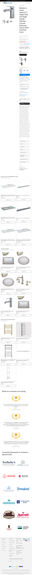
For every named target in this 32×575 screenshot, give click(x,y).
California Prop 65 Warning (11, 551)
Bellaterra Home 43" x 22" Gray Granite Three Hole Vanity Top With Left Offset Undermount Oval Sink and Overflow (8, 218)
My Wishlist (3, 542)
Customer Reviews (11, 540)
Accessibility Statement (11, 555)
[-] (21, 70)
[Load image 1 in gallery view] (3, 21)
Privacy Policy (11, 546)
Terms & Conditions (12, 548)
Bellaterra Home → (22, 168)
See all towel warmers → (4, 320)
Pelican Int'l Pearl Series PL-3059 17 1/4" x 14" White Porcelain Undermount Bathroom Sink (23, 267)
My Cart (3, 540)
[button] (2, 3)
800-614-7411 (26, 92)
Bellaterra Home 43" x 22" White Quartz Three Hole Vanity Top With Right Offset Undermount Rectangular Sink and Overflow (8, 240)
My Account (4, 548)
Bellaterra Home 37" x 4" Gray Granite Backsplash (23, 218)
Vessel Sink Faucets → (22, 169)
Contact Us (3, 550)
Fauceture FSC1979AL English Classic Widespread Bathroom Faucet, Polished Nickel (23, 289)
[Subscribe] (22, 561)
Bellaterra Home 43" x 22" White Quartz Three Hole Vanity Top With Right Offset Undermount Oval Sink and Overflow (8, 196)
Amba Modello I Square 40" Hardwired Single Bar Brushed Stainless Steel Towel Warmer (22, 360)
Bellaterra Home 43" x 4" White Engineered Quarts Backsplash (23, 196)
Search (3, 544)
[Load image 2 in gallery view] (7, 21)
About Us (10, 544)
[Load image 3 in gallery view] (10, 21)
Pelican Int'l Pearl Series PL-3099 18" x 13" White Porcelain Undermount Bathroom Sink (7, 267)
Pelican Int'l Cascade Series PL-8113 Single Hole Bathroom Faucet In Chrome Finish (7, 311)
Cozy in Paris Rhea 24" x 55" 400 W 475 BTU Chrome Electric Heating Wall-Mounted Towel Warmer (23, 338)
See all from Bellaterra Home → (6, 177)
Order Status (4, 546)
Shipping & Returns (12, 542)
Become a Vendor (11, 553)
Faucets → (26, 168)
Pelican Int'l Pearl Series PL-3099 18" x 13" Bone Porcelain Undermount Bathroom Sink (22, 311)
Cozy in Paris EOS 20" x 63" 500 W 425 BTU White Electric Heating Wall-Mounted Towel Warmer (7, 382)
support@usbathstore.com (23, 94)
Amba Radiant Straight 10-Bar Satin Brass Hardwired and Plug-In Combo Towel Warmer (8, 338)
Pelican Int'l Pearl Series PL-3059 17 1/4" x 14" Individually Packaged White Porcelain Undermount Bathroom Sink (7, 290)
